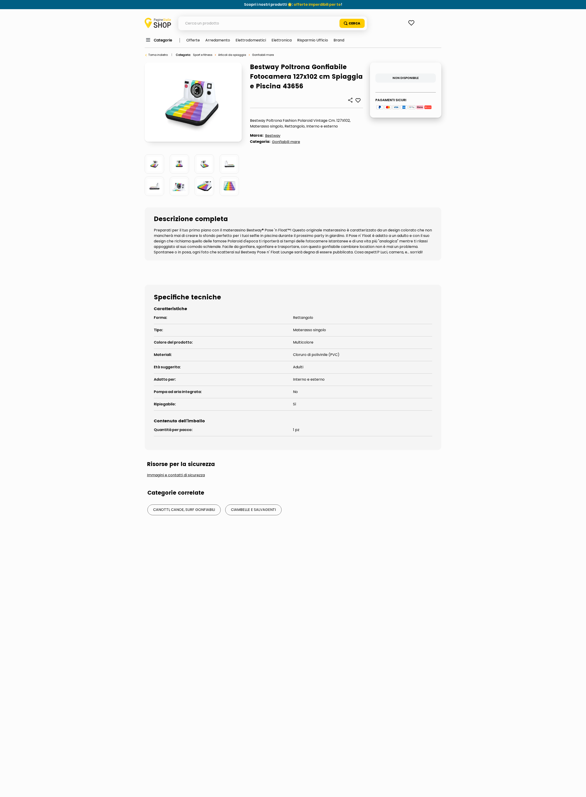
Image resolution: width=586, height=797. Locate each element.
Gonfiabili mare (263, 55)
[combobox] (272, 23)
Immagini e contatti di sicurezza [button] (176, 475)
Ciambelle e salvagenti (253, 509)
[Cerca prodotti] (352, 23)
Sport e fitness (202, 55)
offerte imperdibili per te (317, 4)
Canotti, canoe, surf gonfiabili (184, 509)
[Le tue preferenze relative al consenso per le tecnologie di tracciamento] (578, 789)
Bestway (272, 135)
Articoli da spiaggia (232, 55)
